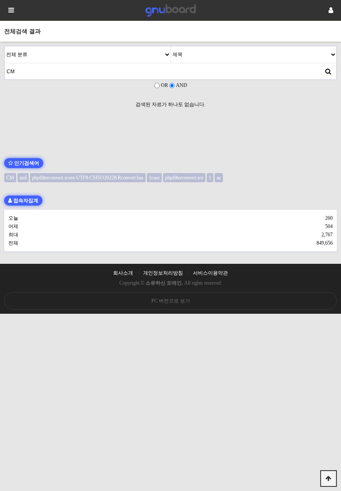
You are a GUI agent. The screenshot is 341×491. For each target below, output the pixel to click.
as (219, 178)
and (23, 178)
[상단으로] (328, 478)
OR (164, 85)
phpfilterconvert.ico (184, 178)
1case (154, 178)
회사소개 (123, 272)
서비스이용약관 (210, 272)
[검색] (328, 71)
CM (10, 178)
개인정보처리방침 (163, 272)
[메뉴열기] (10, 10)
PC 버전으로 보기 (170, 301)
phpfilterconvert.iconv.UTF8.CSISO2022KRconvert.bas (87, 178)
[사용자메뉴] (330, 10)
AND (181, 85)
